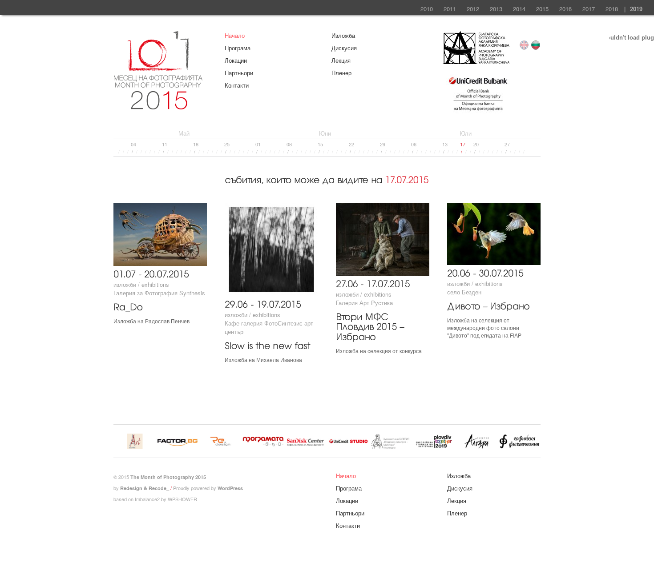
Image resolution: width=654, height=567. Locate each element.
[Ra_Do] (128, 305)
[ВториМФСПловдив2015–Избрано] (371, 325)
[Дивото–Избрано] (488, 304)
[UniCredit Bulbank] (478, 112)
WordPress (230, 488)
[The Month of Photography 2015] (157, 105)
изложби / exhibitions (141, 284)
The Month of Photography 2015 (168, 477)
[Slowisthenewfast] (268, 344)
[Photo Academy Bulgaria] (476, 61)
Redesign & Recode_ (144, 488)
